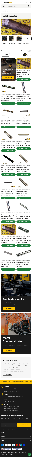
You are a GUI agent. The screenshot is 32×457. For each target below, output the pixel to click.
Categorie (9, 11)
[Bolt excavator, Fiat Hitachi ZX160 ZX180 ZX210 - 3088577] (23, 182)
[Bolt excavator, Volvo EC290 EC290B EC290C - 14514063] (23, 87)
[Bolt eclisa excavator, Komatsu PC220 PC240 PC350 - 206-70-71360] (23, 111)
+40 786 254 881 (9, 410)
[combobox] (16, 6)
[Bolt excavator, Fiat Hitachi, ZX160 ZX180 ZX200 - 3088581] (23, 158)
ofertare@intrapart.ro (10, 401)
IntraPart (8, 452)
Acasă (3, 11)
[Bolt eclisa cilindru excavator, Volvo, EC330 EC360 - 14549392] (23, 229)
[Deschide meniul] (2, 2)
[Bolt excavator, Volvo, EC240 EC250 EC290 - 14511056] (23, 253)
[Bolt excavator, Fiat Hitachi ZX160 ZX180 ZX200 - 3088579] (8, 182)
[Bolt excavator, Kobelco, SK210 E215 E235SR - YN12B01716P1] (8, 158)
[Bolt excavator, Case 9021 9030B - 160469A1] (23, 134)
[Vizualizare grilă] (25, 55)
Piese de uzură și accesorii (23, 70)
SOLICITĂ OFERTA (24, 79)
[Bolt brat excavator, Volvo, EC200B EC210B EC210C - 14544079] (23, 206)
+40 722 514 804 (9, 406)
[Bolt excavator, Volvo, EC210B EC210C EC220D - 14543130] (8, 206)
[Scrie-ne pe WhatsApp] (29, 454)
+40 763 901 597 (9, 408)
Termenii (14, 429)
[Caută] (29, 6)
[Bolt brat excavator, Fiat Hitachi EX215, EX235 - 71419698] (23, 63)
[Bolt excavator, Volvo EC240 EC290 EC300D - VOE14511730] (8, 87)
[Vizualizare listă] (29, 55)
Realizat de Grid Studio (7, 454)
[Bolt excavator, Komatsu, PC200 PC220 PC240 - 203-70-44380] (8, 111)
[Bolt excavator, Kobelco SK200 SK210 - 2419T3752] (8, 253)
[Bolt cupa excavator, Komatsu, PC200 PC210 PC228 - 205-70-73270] (8, 134)
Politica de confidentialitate (23, 429)
